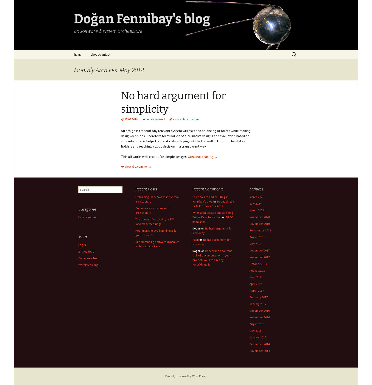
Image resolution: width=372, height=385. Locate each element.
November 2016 (260, 317)
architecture (180, 119)
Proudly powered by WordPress (186, 376)
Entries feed (86, 251)
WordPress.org (88, 265)
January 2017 (258, 304)
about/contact (100, 54)
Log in (82, 245)
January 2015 (258, 337)
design (194, 119)
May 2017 (255, 277)
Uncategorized (155, 119)
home (78, 54)
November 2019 (260, 224)
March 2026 (257, 197)
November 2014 (260, 351)
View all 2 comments (138, 166)
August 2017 (257, 270)
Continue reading (202, 156)
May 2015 (255, 331)
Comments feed (88, 258)
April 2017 (256, 284)
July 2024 (255, 204)
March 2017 (257, 290)
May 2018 (255, 244)
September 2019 (260, 230)
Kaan (195, 240)
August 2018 (257, 237)
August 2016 (257, 324)
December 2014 (260, 344)
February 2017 (259, 297)
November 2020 (260, 217)
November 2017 (260, 257)
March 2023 (257, 210)
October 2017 (258, 264)
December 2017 (260, 250)
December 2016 (260, 311)
